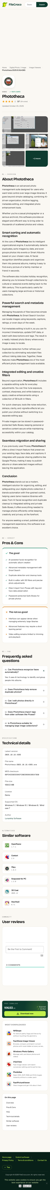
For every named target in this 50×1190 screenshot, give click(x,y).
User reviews (11, 1125)
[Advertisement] (25, 36)
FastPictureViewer (21, 1082)
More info (27, 1186)
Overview (10, 1103)
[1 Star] (3, 101)
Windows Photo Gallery (23, 1051)
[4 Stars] (12, 101)
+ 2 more (37, 158)
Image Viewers (35, 67)
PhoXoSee (17, 1072)
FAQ (8, 1112)
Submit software (22, 1157)
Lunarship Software (13, 818)
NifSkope (17, 1030)
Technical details (12, 1116)
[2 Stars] (6, 101)
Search (42, 4)
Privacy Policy (8, 1160)
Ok (20, 1186)
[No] (46, 1183)
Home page (6, 1157)
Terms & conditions (25, 1160)
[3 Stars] (9, 101)
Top (8, 1167)
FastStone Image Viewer (24, 1041)
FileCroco (15, 4)
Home (4, 67)
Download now (26, 1013)
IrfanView (17, 1062)
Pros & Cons (11, 1107)
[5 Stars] (15, 101)
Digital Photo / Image (18, 67)
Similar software (12, 1121)
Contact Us (42, 1160)
